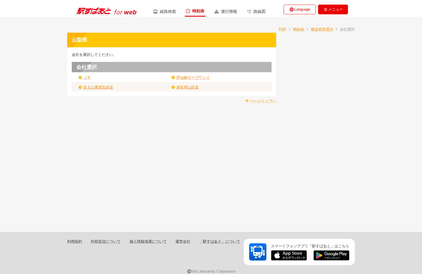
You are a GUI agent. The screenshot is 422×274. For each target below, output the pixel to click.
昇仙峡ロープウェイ (193, 77)
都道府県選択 (322, 29)
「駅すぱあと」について (219, 241)
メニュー (335, 9)
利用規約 (74, 241)
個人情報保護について (148, 241)
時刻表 (298, 29)
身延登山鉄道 (187, 87)
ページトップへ (263, 101)
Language (302, 9)
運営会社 (182, 241)
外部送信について (106, 241)
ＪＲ (87, 77)
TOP (282, 29)
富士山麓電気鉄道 (98, 87)
